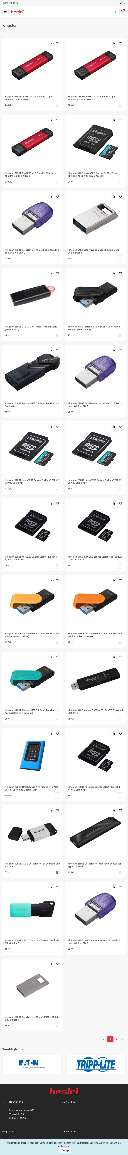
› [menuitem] (122, 1039)
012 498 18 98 (16, 1102)
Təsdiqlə (65, 1150)
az (121, 3)
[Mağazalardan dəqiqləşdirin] (57, 105)
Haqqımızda (70, 1131)
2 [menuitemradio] (116, 1039)
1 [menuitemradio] (110, 1039)
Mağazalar (7, 1131)
